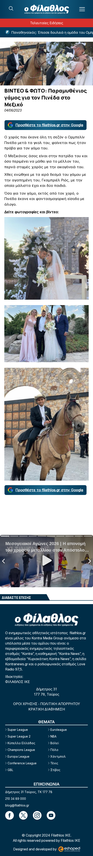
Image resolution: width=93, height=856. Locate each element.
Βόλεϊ (54, 743)
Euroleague (58, 729)
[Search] (11, 8)
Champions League (21, 750)
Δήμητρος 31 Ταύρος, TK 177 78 (28, 792)
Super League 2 (19, 736)
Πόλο (54, 750)
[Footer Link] (9, 815)
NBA (53, 736)
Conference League (22, 763)
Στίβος (55, 770)
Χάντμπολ (58, 756)
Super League (18, 729)
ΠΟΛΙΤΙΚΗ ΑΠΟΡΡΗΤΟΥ (60, 704)
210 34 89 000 (15, 798)
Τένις (54, 763)
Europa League (18, 756)
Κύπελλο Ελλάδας (21, 743)
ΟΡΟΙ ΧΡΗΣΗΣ (25, 704)
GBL (10, 770)
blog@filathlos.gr (17, 805)
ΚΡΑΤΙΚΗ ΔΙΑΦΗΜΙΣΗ (46, 709)
